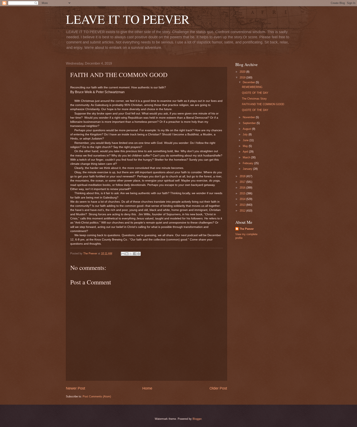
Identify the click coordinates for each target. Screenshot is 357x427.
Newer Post (75, 388)
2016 (243, 187)
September (250, 123)
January (248, 168)
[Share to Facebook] (135, 254)
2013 (243, 204)
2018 (243, 176)
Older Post (218, 388)
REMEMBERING (252, 87)
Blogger (197, 418)
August (247, 128)
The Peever (246, 228)
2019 (243, 77)
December (249, 82)
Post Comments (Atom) (97, 396)
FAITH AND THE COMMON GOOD (263, 104)
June (246, 140)
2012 (243, 210)
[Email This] (123, 254)
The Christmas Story (254, 98)
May (246, 146)
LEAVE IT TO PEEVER (127, 19)
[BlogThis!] (127, 254)
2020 (243, 71)
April (246, 151)
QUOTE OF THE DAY (255, 92)
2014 (243, 199)
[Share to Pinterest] (139, 254)
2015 (243, 193)
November (249, 117)
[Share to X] (131, 254)
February (248, 163)
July (246, 134)
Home (147, 388)
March (247, 157)
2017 (243, 181)
